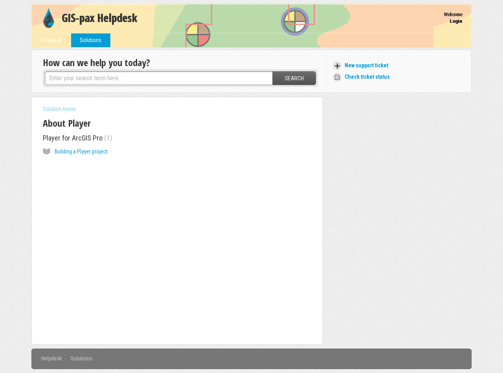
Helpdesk (51, 40)
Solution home (59, 109)
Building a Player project (81, 151)
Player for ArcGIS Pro (76, 138)
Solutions (90, 40)
